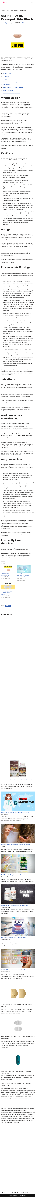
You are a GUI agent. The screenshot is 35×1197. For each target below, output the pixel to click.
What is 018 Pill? (7, 73)
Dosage (5, 79)
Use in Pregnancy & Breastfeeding (13, 87)
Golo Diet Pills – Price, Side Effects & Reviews (14, 905)
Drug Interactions (8, 90)
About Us (4, 1192)
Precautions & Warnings (10, 82)
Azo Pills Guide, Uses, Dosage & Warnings (13, 937)
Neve (11, 1195)
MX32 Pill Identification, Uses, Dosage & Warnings (7, 592)
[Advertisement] (17, 682)
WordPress (23, 1195)
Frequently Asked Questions (11, 93)
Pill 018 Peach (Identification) (5, 574)
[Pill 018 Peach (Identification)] (8, 569)
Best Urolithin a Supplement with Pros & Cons (15, 970)
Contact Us (14, 1192)
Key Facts (6, 76)
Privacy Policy (25, 1192)
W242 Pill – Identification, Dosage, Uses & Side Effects (23, 575)
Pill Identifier (25, 23)
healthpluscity (7, 23)
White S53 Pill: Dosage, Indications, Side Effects (15, 812)
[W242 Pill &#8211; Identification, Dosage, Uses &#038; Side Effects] (24, 569)
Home (3, 10)
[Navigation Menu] (32, 2)
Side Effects (6, 84)
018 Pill (8, 606)
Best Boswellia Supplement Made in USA (13, 875)
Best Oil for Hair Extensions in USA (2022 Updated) (16, 844)
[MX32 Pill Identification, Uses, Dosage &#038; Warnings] (8, 586)
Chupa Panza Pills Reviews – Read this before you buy (17, 780)
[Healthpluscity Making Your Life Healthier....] (6, 2)
